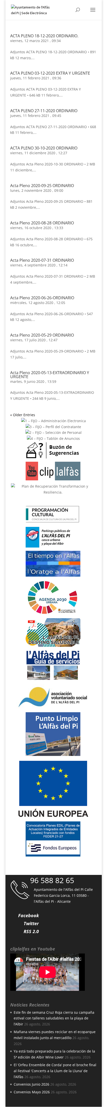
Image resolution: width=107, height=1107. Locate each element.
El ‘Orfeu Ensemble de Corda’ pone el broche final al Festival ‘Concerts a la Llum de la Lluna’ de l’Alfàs (55, 1070)
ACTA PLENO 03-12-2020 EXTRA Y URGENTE (50, 73)
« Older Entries (22, 414)
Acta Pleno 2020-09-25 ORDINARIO (42, 185)
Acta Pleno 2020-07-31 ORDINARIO (42, 260)
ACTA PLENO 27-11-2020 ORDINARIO (43, 110)
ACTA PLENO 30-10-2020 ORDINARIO (43, 148)
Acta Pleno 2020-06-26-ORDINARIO (42, 298)
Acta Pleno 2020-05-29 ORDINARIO (42, 335)
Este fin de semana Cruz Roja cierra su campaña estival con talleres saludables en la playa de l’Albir (54, 1018)
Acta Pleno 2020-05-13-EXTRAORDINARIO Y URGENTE (49, 374)
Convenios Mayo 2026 (32, 1092)
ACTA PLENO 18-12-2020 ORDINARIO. (44, 36)
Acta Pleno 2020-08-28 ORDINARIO (42, 223)
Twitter (31, 923)
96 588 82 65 (52, 880)
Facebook (28, 915)
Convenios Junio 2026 (31, 1084)
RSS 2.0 (31, 931)
